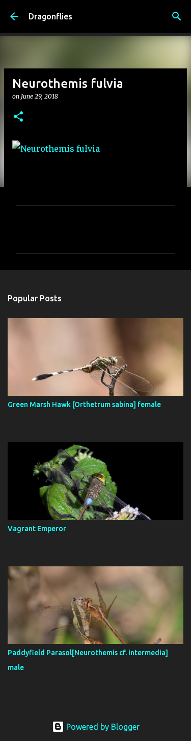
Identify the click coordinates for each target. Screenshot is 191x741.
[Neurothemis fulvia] (56, 149)
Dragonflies (50, 16)
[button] (18, 117)
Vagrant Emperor (37, 528)
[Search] (177, 16)
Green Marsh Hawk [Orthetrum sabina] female (84, 404)
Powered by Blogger (102, 726)
